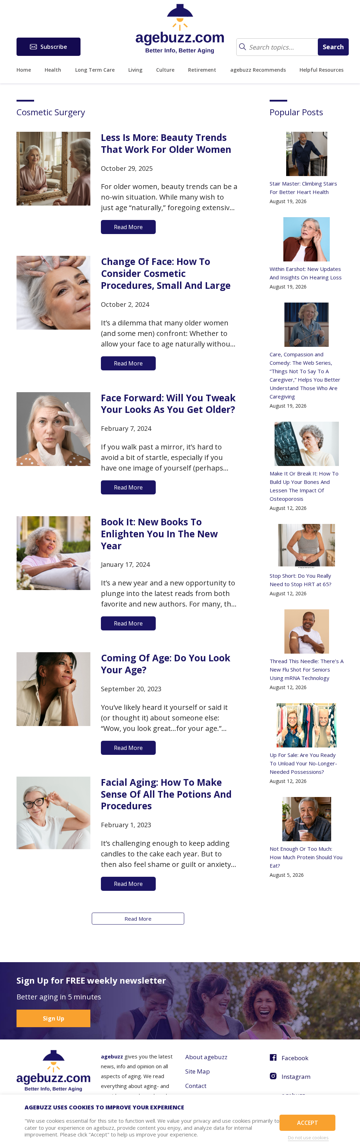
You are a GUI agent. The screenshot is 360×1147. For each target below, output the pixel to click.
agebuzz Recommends (258, 69)
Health (53, 69)
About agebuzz (206, 1057)
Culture (165, 69)
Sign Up (53, 1018)
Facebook (295, 1058)
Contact (195, 1086)
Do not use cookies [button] (308, 1137)
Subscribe (53, 47)
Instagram (296, 1077)
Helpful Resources (321, 69)
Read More (138, 918)
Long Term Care (95, 69)
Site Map (197, 1071)
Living (135, 69)
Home (24, 69)
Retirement (202, 69)
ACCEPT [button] (307, 1123)
